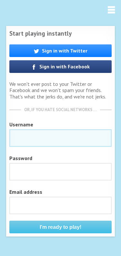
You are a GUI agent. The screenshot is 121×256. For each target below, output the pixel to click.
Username (21, 124)
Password (20, 158)
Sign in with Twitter (64, 50)
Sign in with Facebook (64, 66)
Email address (25, 192)
